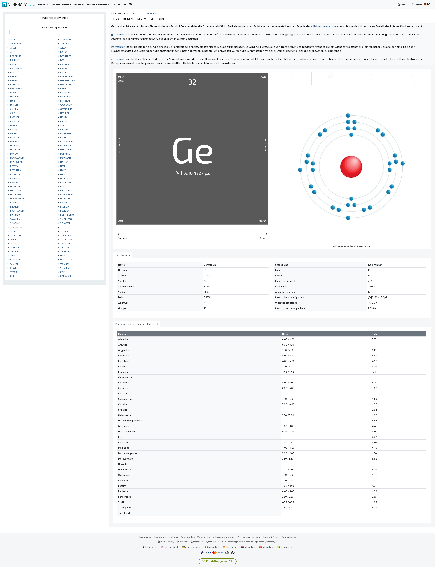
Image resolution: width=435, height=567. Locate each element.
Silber (13, 231)
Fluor (13, 101)
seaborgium (16, 227)
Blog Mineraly (167, 541)
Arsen (63, 48)
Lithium (14, 145)
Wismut (14, 264)
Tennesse (65, 243)
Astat (13, 52)
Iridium (13, 125)
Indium (63, 121)
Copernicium (66, 76)
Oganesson (66, 178)
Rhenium (14, 206)
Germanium (66, 109)
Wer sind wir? (203, 537)
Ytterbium (65, 268)
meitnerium (66, 153)
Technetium (66, 239)
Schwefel (65, 223)
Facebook (183, 541)
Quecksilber (66, 198)
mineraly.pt (268, 547)
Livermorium (66, 145)
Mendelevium (17, 158)
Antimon (64, 43)
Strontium (65, 235)
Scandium (15, 223)
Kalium (13, 129)
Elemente (134, 13)
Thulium (64, 251)
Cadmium (64, 64)
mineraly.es (231, 547)
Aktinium (14, 39)
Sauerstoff (66, 219)
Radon (63, 202)
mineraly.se (286, 547)
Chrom (13, 76)
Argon (13, 48)
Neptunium (15, 170)
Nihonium (15, 174)
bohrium (14, 60)
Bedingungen (145, 537)
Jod (62, 125)
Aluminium (65, 39)
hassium (14, 117)
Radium (14, 202)
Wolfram (65, 264)
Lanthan (14, 141)
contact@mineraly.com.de (240, 541)
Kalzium (64, 129)
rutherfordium (68, 215)
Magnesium (66, 149)
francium (65, 101)
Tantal (13, 239)
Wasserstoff (67, 259)
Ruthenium (15, 215)
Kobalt (13, 133)
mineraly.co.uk (171, 547)
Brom (13, 64)
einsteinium (16, 88)
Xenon (13, 268)
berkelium (15, 56)
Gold (12, 113)
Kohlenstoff (67, 133)
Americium (15, 43)
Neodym (14, 166)
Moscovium (16, 162)
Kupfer (63, 137)
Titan (12, 255)
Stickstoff (15, 235)
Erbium (14, 92)
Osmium (14, 182)
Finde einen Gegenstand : (54, 27)
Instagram (198, 541)
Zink (62, 272)
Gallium (14, 109)
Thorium (14, 251)
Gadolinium (66, 105)
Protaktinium (17, 198)
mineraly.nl (250, 547)
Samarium (15, 219)
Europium (65, 92)
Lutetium (15, 149)
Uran (62, 255)
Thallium (65, 247)
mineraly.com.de (193, 547)
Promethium (66, 194)
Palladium (65, 182)
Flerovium (65, 96)
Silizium (64, 231)
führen (14, 105)
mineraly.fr (152, 547)
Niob (62, 174)
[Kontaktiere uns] (130, 4)
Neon (63, 166)
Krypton (14, 137)
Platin (63, 186)
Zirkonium (65, 276)
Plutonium (15, 190)
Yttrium (14, 272)
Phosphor (15, 186)
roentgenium (17, 211)
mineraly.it (214, 547)
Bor (62, 60)
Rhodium (64, 206)
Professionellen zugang (249, 537)
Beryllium (65, 56)
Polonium (65, 190)
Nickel (63, 170)
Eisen (63, 88)
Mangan (14, 153)
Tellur (13, 243)
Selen (63, 227)
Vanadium (15, 259)
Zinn (12, 276)
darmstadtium (67, 80)
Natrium (64, 162)
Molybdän (65, 158)
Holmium (14, 121)
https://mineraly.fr (268, 541)
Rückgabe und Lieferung (223, 537)
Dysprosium (66, 84)
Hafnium (64, 113)
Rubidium (65, 211)
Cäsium (63, 68)
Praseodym (16, 194)
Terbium (14, 247)
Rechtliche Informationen (166, 537)
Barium (64, 52)
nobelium (15, 178)
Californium (16, 68)
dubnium (14, 84)
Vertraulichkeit (188, 537)
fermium (14, 96)
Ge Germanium (149, 13)
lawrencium (66, 141)
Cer (12, 72)
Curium (14, 80)
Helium (63, 117)
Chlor (63, 72)
